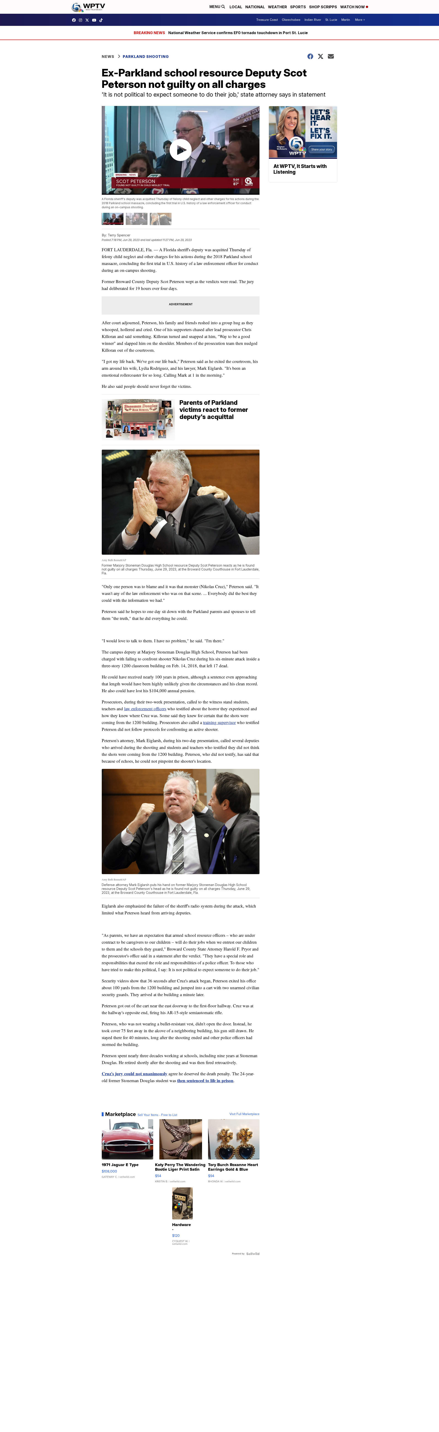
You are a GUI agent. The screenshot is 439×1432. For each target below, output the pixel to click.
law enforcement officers (145, 708)
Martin (345, 19)
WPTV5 (75, 20)
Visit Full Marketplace (245, 1114)
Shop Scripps (323, 7)
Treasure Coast (267, 19)
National (255, 7)
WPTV (88, 20)
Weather (277, 7)
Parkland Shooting (146, 56)
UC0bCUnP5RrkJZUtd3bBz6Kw (95, 20)
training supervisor (219, 722)
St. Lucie (331, 19)
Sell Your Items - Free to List (157, 1115)
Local (236, 7)
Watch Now (353, 7)
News (108, 56)
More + (360, 19)
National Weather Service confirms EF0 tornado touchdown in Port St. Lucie (238, 32)
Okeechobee (291, 19)
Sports (298, 7)
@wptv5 (102, 20)
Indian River (313, 19)
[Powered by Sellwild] (253, 1253)
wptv (81, 20)
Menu (215, 7)
